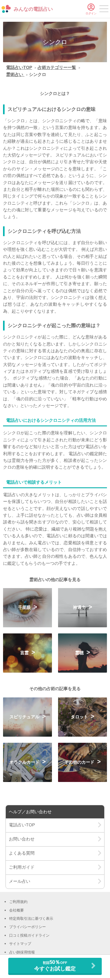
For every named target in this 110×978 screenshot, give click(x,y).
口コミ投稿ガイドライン (29, 935)
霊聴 (80, 652)
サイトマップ (20, 944)
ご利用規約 (18, 902)
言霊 (25, 652)
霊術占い (15, 74)
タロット (80, 716)
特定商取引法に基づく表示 (31, 918)
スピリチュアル (25, 716)
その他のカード (80, 762)
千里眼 (25, 607)
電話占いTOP (19, 67)
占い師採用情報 (22, 952)
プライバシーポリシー (27, 927)
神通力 (80, 607)
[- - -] (103, 9)
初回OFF (55, 965)
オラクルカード (25, 762)
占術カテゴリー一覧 (57, 67)
